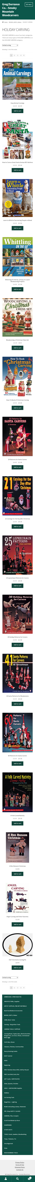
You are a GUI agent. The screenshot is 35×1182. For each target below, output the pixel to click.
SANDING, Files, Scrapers (11, 1116)
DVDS (5, 1060)
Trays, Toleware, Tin (10, 1139)
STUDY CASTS (8, 1130)
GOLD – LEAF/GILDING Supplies (13, 1088)
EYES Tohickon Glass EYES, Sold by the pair (16, 1070)
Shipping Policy (20, 1167)
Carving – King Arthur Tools (12, 1024)
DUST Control (8, 1056)
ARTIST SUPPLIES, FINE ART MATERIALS (15, 1006)
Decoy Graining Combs (10, 1051)
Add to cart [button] (17, 111)
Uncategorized (8, 1143)
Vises (5, 1148)
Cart (27, 1177)
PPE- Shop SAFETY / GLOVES (12, 1111)
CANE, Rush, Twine (9, 1020)
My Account (6, 1179)
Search (17, 1179)
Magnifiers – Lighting (10, 1102)
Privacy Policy (19, 1162)
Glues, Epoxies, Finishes (11, 1083)
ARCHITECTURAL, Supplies (11, 1001)
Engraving (7, 1065)
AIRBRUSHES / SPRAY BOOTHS (12, 997)
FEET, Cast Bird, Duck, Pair (11, 1074)
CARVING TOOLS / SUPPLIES (12, 1029)
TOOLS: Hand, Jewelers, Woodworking (15, 1134)
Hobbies (6, 1093)
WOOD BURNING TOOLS (11, 1153)
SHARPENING (8, 1125)
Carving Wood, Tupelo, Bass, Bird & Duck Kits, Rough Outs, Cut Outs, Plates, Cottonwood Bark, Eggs (17, 1035)
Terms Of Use (19, 1165)
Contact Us (19, 1170)
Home (6, 22)
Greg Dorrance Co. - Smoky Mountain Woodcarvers (11, 9)
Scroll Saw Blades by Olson (12, 1120)
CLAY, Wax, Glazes (9, 1042)
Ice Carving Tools (9, 1097)
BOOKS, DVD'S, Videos (15, 22)
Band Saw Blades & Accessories (13, 1011)
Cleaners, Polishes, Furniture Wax (14, 1047)
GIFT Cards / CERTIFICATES (12, 1079)
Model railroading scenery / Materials (15, 1106)
